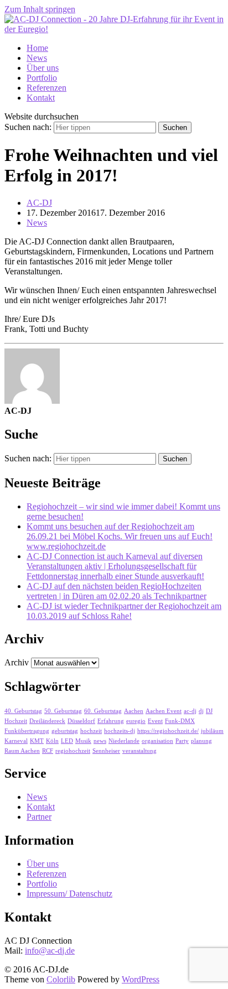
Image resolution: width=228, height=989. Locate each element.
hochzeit (91, 731)
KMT (37, 741)
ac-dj (190, 711)
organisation (157, 741)
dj (201, 711)
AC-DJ (39, 202)
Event (155, 721)
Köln (52, 741)
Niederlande (123, 741)
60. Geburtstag (103, 711)
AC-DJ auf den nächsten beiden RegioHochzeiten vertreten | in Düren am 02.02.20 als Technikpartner (116, 591)
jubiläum (212, 731)
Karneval (16, 741)
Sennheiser (106, 751)
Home (37, 48)
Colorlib (60, 979)
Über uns (43, 67)
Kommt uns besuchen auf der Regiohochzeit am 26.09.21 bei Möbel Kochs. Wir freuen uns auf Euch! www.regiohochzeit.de (120, 536)
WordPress (140, 979)
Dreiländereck (47, 721)
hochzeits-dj (119, 731)
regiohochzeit (72, 751)
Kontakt (41, 97)
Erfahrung (110, 721)
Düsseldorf (81, 721)
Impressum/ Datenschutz (69, 893)
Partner (39, 816)
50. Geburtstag (63, 711)
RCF (47, 751)
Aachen (133, 711)
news (100, 741)
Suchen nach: (27, 127)
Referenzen (46, 87)
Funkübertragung (26, 731)
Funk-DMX (180, 721)
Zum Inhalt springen (39, 9)
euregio (136, 721)
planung (201, 741)
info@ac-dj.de (50, 950)
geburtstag (64, 731)
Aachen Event (164, 711)
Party (182, 741)
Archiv (16, 662)
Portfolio (42, 77)
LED (67, 741)
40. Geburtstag (23, 711)
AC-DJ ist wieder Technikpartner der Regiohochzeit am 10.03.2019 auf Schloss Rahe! (124, 611)
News (37, 58)
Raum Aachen (22, 751)
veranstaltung (139, 751)
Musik (83, 741)
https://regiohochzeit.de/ (168, 731)
